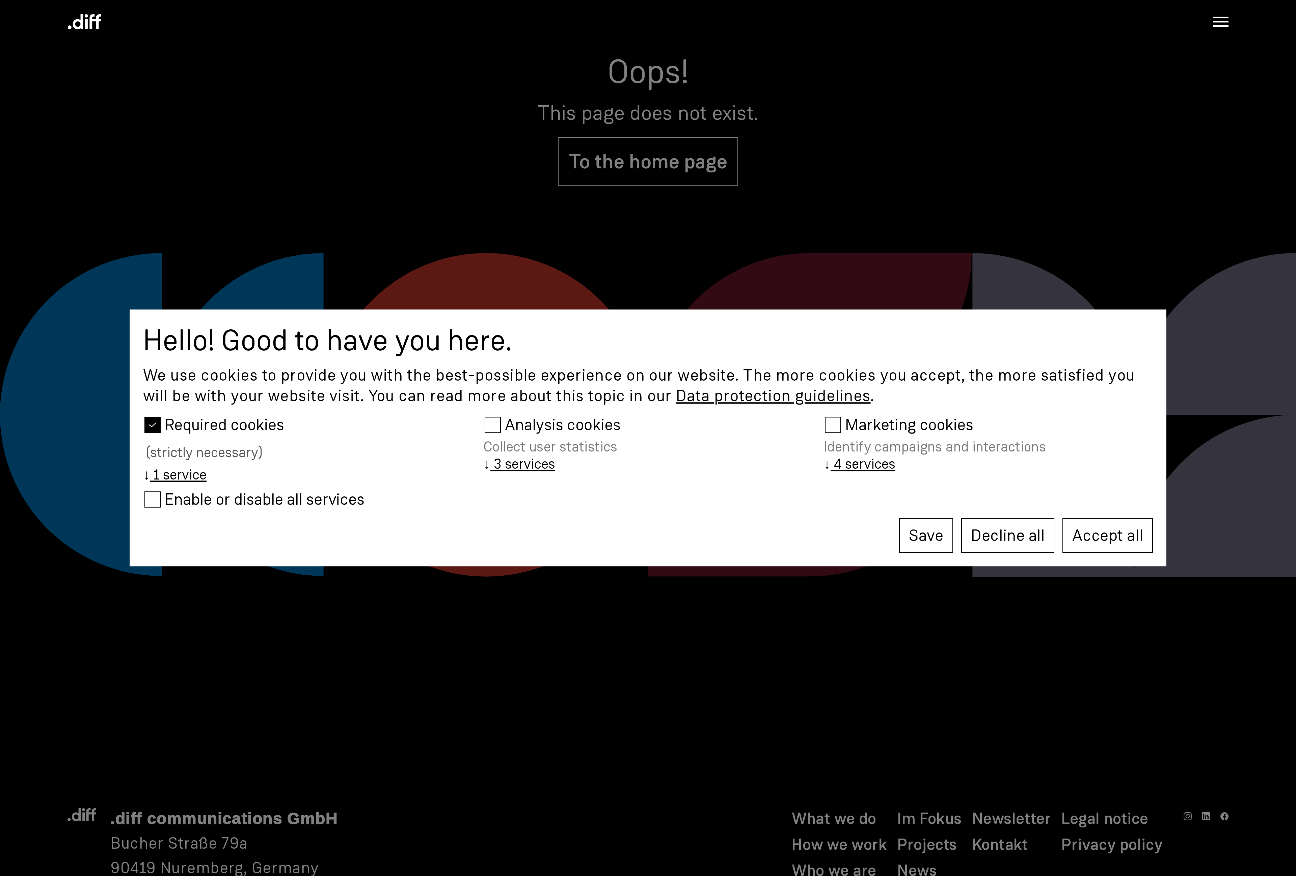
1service (175, 474)
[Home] (84, 21)
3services (519, 463)
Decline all (1008, 535)
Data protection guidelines (773, 396)
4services (859, 463)
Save (926, 535)
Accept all (1107, 535)
